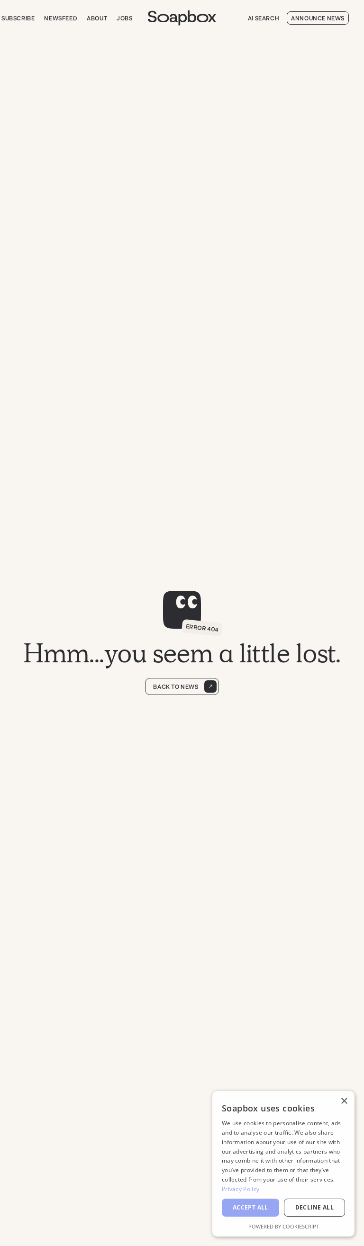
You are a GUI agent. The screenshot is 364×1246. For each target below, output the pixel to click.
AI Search (263, 18)
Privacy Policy (240, 1189)
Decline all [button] (314, 1207)
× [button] (343, 1101)
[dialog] (283, 1164)
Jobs (124, 18)
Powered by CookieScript (283, 1226)
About (97, 18)
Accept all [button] (250, 1207)
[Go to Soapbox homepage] (182, 18)
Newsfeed (60, 18)
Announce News (318, 18)
